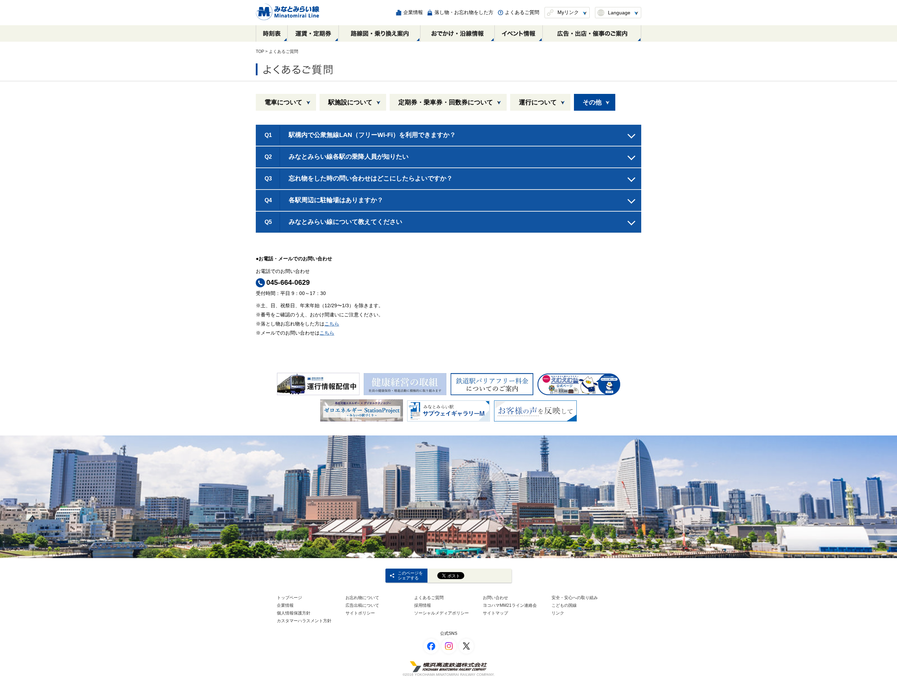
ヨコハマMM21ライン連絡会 (510, 605)
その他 (592, 102)
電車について (283, 102)
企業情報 (285, 605)
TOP (260, 51)
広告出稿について (362, 605)
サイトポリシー (360, 613)
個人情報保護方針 (293, 613)
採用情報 (422, 605)
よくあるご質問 (429, 597)
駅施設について (350, 102)
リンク (558, 613)
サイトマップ (495, 613)
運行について (538, 102)
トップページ (289, 597)
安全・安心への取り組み (575, 597)
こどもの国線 (564, 605)
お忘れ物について (362, 597)
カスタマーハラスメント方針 (304, 620)
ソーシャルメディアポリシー (441, 613)
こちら (331, 324)
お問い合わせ (495, 597)
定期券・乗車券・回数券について (445, 102)
